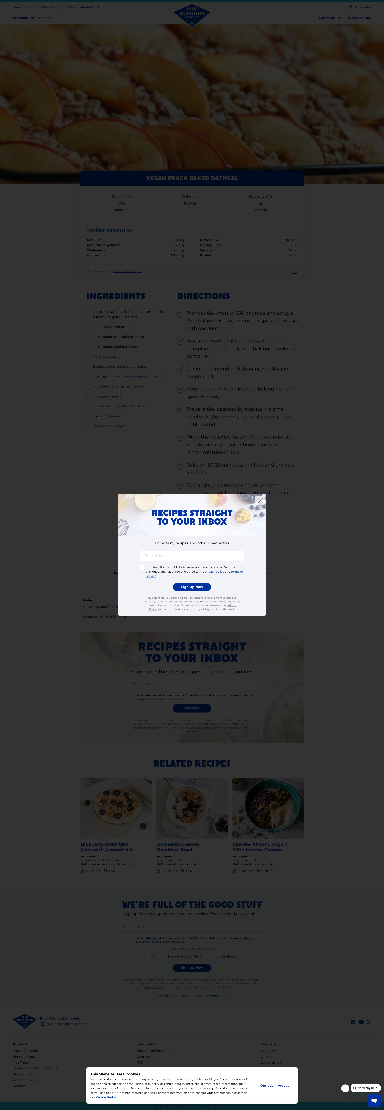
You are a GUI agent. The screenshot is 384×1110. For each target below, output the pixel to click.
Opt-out (266, 1085)
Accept (283, 1085)
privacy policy (214, 571)
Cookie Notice (106, 1097)
